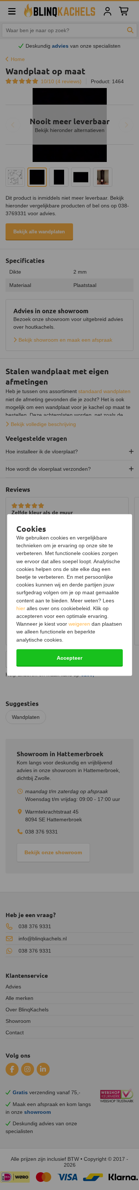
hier (20, 608)
